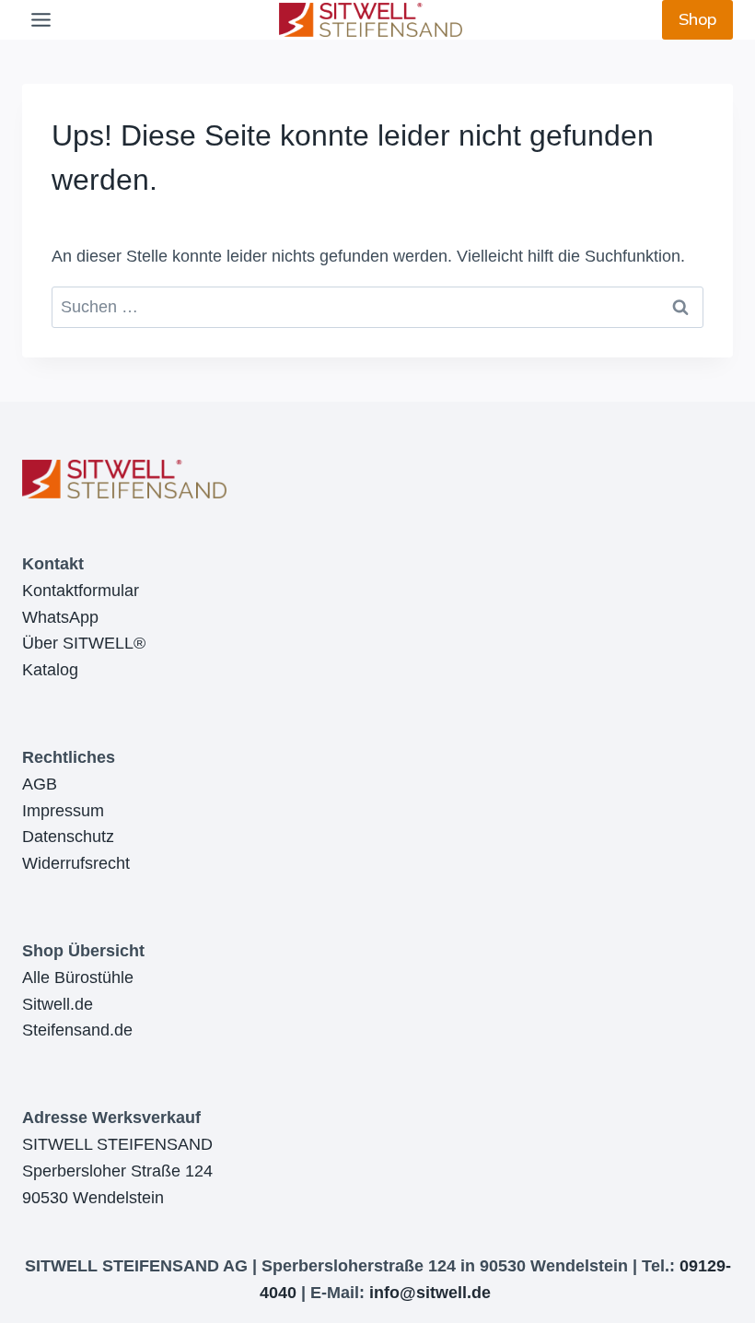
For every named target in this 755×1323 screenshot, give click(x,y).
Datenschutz (68, 836)
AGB (39, 784)
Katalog (50, 670)
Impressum (63, 811)
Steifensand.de (77, 1030)
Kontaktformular (80, 590)
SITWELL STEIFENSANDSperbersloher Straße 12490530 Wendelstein (117, 1171)
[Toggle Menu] (41, 20)
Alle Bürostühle (78, 977)
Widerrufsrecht (76, 863)
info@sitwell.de (430, 1292)
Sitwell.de (57, 1004)
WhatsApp (60, 617)
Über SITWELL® (83, 643)
